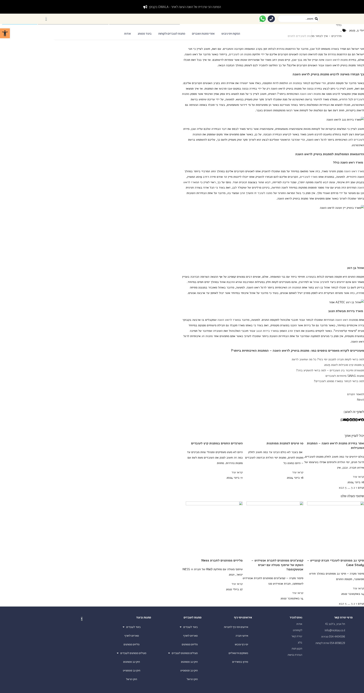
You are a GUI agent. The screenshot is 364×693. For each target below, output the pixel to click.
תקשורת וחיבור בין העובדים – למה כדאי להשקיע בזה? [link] (330, 370)
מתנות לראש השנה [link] (336, 60)
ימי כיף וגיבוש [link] (241, 644)
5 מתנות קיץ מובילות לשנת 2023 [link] (344, 365)
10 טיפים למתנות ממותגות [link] (285, 443)
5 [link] (346, 488)
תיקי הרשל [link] (192, 679)
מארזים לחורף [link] (190, 635)
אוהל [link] (316, 282)
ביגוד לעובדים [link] (190, 627)
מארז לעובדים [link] (308, 177)
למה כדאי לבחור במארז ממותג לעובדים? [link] (339, 381)
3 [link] (352, 488)
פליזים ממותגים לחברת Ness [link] (222, 560)
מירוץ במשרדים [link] (240, 661)
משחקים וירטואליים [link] (238, 653)
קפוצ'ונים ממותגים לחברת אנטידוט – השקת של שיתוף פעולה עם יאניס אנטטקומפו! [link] (277, 565)
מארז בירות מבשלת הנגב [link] (345, 311)
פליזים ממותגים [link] (190, 644)
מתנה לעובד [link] (264, 193)
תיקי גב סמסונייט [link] (189, 670)
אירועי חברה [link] (242, 635)
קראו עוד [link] (358, 477)
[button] (230, 34)
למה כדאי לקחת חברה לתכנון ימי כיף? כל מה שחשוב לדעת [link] (328, 359)
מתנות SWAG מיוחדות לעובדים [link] (345, 376)
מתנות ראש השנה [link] (310, 94)
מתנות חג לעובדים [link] (240, 54)
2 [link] (354, 488)
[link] (5, 33)
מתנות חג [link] (294, 83)
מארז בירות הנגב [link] (266, 331)
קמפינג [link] (310, 277)
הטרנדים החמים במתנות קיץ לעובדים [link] (217, 443)
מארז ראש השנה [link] (351, 162)
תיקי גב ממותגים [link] (189, 661)
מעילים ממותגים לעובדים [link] (185, 653)
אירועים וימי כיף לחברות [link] (236, 627)
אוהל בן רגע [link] (355, 268)
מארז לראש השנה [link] (228, 320)
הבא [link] (341, 488)
